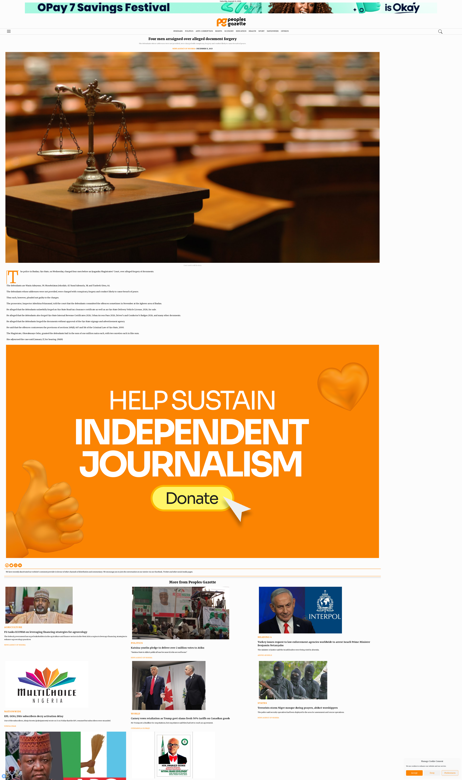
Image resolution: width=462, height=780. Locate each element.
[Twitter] (11, 565)
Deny (432, 773)
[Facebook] (7, 565)
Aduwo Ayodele (265, 655)
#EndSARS (178, 31)
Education (241, 31)
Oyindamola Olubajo (140, 728)
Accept (414, 773)
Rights (218, 31)
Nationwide (273, 31)
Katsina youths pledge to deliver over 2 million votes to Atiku (167, 647)
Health (252, 31)
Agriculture (13, 627)
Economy (229, 31)
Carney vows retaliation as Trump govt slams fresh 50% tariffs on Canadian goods (180, 718)
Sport (261, 31)
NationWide (12, 711)
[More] (20, 565)
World (135, 713)
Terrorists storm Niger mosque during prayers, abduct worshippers (298, 707)
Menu (24, 31)
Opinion (285, 31)
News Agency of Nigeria (183, 49)
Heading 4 (265, 637)
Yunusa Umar (10, 726)
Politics (189, 31)
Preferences (450, 773)
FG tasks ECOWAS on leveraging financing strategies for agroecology (45, 632)
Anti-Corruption (204, 31)
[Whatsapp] (16, 565)
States (262, 703)
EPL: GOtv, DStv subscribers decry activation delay (33, 716)
